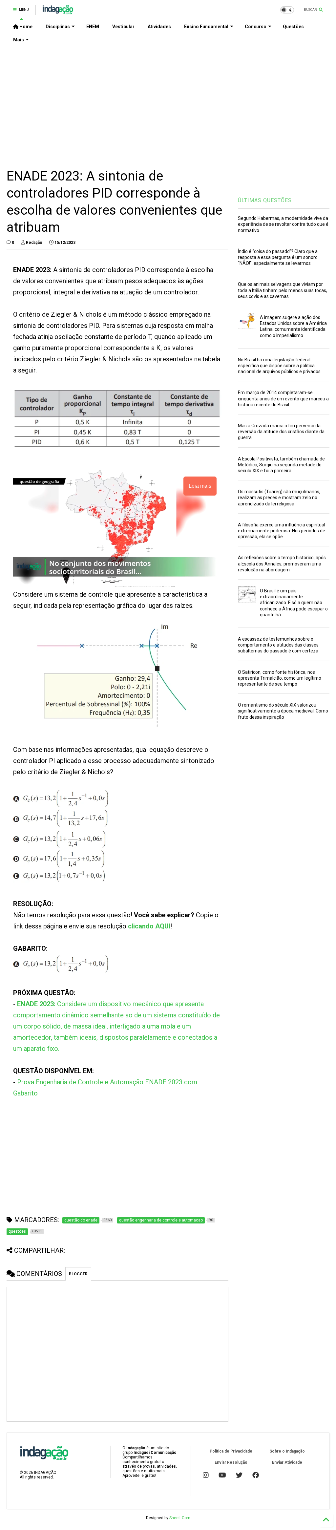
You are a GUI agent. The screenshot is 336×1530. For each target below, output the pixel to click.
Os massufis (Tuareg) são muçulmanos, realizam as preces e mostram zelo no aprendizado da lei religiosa (279, 497)
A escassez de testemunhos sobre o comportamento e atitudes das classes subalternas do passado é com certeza (278, 644)
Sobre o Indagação (287, 1451)
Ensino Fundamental (206, 26)
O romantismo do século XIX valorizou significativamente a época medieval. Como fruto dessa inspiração (283, 710)
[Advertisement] (168, 102)
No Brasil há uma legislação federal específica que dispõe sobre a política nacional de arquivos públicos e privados (279, 365)
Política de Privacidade (231, 1451)
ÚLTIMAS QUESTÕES (265, 200)
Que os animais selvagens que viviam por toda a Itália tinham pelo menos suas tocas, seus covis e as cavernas (282, 290)
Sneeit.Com (179, 1518)
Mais (18, 39)
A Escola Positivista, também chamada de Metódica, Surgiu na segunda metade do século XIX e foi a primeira (281, 464)
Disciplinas (58, 26)
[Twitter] (239, 1475)
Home (25, 26)
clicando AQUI (149, 926)
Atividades (159, 26)
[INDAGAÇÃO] (58, 12)
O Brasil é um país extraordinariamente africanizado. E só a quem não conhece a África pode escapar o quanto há (294, 602)
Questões (293, 26)
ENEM (92, 26)
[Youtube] (222, 1475)
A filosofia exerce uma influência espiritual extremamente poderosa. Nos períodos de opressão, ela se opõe (281, 530)
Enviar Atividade (287, 1462)
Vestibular (123, 26)
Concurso (255, 26)
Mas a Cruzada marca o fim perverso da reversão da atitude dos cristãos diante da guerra (281, 431)
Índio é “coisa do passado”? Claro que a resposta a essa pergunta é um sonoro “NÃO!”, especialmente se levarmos (278, 257)
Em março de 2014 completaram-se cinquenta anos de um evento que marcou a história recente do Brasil (283, 398)
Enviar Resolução (231, 1462)
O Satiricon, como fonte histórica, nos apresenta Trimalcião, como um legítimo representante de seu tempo (279, 678)
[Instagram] (206, 1475)
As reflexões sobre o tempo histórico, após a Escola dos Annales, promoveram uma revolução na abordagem (282, 563)
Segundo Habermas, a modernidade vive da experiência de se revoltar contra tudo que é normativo (283, 224)
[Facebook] (255, 1475)
